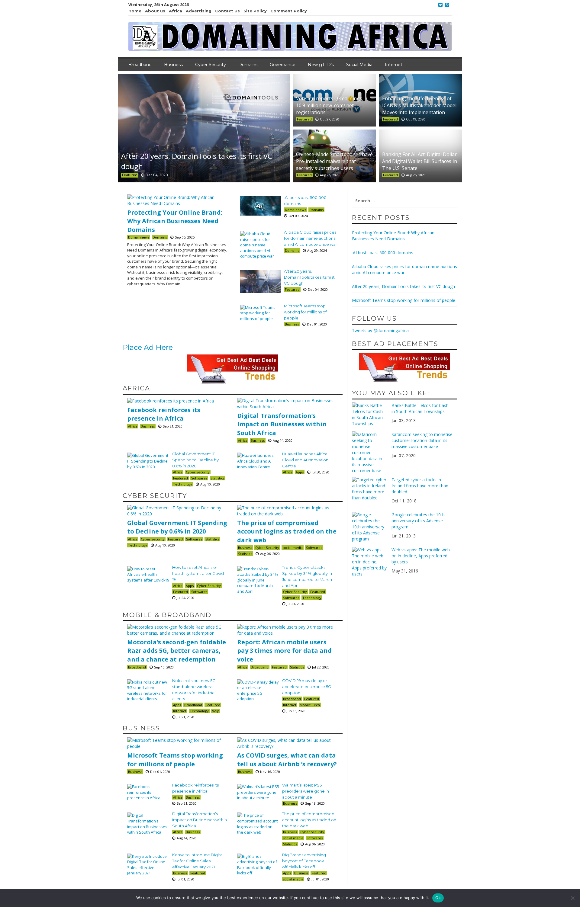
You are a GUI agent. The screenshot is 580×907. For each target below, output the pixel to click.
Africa (175, 10)
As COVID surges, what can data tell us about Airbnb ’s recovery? (287, 759)
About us (155, 10)
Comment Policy (288, 10)
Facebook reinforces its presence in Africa (163, 414)
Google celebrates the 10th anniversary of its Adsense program (418, 521)
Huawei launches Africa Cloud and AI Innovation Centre (305, 459)
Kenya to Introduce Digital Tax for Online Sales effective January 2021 (198, 860)
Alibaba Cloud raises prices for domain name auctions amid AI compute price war (310, 238)
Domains (247, 64)
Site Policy (255, 10)
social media (292, 547)
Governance (282, 64)
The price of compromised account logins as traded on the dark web (287, 531)
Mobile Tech (310, 705)
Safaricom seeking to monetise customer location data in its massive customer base (422, 440)
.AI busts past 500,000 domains (382, 252)
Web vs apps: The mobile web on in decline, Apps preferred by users (421, 556)
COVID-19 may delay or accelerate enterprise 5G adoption (306, 686)
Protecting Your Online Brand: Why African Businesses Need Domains (174, 221)
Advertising (198, 10)
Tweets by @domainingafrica (380, 330)
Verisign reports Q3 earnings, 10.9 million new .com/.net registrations (329, 105)
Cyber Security (210, 64)
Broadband (140, 64)
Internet (393, 64)
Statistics (217, 478)
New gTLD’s (321, 64)
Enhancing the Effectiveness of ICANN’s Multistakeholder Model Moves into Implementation (419, 105)
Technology (182, 484)
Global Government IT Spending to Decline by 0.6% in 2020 (195, 459)
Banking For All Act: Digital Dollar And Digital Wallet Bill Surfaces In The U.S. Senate (419, 161)
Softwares (199, 478)
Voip (215, 711)
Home (134, 10)
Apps (300, 472)
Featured (129, 175)
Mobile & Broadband (167, 615)
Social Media (359, 64)
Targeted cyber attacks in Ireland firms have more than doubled (420, 486)
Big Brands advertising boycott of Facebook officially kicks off (304, 860)
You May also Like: (390, 393)
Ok (438, 897)
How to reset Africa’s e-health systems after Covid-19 (198, 573)
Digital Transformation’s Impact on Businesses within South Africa (282, 424)
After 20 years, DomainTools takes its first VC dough (309, 277)
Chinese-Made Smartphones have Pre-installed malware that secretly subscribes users (334, 161)
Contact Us (227, 10)
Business (173, 64)
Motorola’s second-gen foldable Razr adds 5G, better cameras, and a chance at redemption (176, 650)
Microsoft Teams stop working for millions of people (305, 311)
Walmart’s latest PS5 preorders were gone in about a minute (305, 791)
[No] (572, 898)
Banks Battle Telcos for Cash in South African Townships (420, 408)
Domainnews (138, 237)
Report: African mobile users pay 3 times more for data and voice (284, 650)
